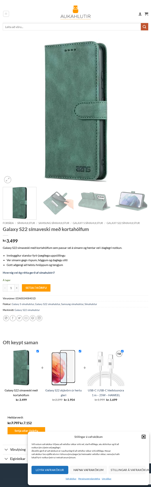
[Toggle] (6, 450)
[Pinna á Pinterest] (33, 318)
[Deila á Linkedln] (39, 318)
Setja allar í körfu (26, 430)
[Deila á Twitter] (19, 318)
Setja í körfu (36, 287)
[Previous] (10, 111)
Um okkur (106, 478)
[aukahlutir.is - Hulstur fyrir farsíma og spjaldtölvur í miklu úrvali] (75, 14)
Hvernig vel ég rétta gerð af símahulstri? (29, 272)
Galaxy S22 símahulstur (123, 223)
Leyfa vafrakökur (50, 470)
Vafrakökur (71, 478)
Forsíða (8, 223)
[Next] (140, 111)
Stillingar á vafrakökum (128, 470)
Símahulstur (26, 223)
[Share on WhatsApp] (6, 318)
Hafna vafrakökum (88, 470)
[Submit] (144, 26)
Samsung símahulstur (53, 223)
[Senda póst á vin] (26, 318)
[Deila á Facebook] (13, 318)
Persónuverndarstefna (89, 478)
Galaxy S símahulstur (88, 223)
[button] (143, 437)
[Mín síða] (140, 14)
